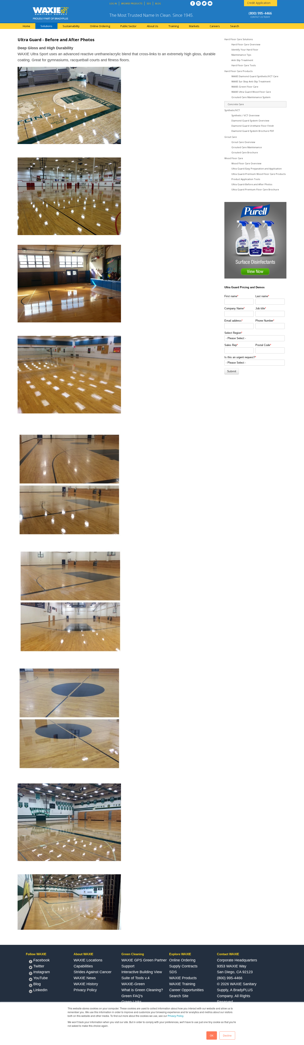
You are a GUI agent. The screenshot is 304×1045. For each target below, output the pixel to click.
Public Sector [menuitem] (128, 26)
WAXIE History (86, 984)
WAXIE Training (182, 984)
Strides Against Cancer (92, 972)
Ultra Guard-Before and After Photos (251, 184)
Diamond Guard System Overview (250, 120)
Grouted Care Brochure (244, 152)
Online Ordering (182, 960)
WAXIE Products (183, 978)
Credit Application (258, 3)
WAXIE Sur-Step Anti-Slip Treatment (250, 81)
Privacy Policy (175, 1015)
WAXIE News (85, 978)
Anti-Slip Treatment (242, 60)
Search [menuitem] (234, 26)
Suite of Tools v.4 (135, 978)
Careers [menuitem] (215, 26)
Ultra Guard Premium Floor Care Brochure (255, 189)
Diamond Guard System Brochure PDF (252, 130)
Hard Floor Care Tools (243, 65)
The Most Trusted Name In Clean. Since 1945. (151, 15)
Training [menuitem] (174, 26)
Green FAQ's (132, 996)
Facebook (41, 960)
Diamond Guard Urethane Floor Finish (252, 125)
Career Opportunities (186, 990)
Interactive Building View (141, 972)
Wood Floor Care (233, 158)
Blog (37, 984)
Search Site (178, 996)
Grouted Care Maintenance (246, 147)
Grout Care (230, 136)
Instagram (41, 972)
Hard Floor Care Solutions (238, 39)
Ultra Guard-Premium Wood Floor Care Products (258, 173)
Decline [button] (227, 1035)
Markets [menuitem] (194, 26)
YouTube (40, 978)
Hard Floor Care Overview (245, 44)
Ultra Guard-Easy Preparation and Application (256, 168)
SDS (173, 972)
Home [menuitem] (26, 26)
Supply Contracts (183, 966)
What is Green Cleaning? (142, 990)
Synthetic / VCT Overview (245, 115)
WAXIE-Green (133, 984)
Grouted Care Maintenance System (250, 97)
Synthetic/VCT (232, 110)
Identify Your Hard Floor (244, 49)
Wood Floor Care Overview (246, 163)
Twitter (38, 966)
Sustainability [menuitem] (71, 26)
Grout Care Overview (243, 142)
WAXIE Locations (88, 960)
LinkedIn (40, 990)
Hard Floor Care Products (238, 71)
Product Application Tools (245, 179)
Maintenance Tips (241, 54)
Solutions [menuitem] (46, 26)
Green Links (131, 1002)
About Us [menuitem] (152, 26)
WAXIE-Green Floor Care (244, 86)
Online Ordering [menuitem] (100, 26)
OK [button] (211, 1035)
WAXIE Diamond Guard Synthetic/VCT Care (254, 76)
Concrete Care (236, 104)
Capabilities (83, 966)
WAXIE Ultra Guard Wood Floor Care (251, 91)
